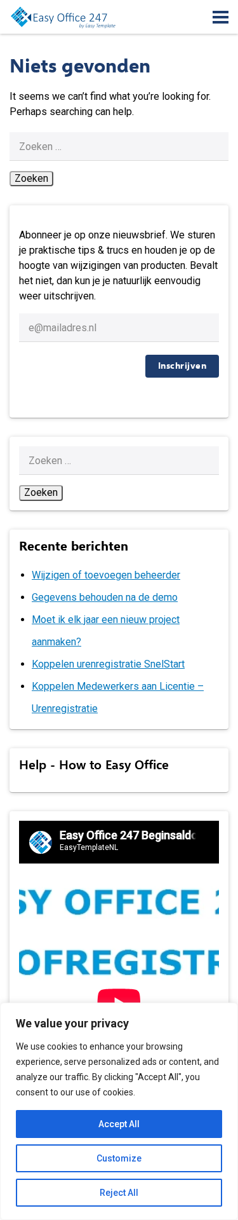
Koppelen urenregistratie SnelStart (108, 664)
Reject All (119, 1193)
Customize (119, 1158)
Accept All (119, 1124)
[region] (119, 1111)
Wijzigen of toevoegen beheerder (106, 575)
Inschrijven (182, 366)
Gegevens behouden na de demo (105, 597)
